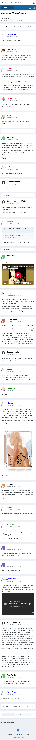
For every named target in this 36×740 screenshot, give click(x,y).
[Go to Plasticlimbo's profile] (3, 580)
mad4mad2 (6, 18)
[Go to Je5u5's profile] (3, 294)
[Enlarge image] (10, 82)
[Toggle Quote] (4, 229)
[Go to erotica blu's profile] (3, 389)
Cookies (26, 735)
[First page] (2, 26)
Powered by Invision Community (18, 737)
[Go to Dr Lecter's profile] (3, 526)
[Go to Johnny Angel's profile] (3, 321)
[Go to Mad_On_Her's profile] (3, 676)
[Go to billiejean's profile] (3, 404)
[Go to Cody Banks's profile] (3, 50)
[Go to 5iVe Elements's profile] (3, 99)
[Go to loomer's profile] (3, 70)
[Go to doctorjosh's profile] (3, 548)
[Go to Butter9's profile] (3, 168)
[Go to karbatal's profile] (3, 370)
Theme (9, 735)
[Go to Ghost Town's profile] (3, 693)
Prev (6, 27)
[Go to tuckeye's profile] (3, 223)
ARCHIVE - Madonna (16, 20)
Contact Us (18, 735)
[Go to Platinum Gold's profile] (3, 35)
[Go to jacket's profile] (3, 117)
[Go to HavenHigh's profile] (3, 138)
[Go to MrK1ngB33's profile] (3, 486)
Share (9, 715)
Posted (13, 36)
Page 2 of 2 (17, 27)
